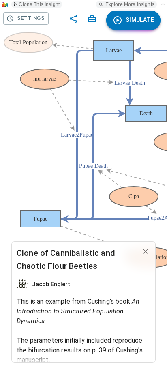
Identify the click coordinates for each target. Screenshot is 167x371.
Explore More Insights (129, 4)
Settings (31, 18)
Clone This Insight (39, 4)
